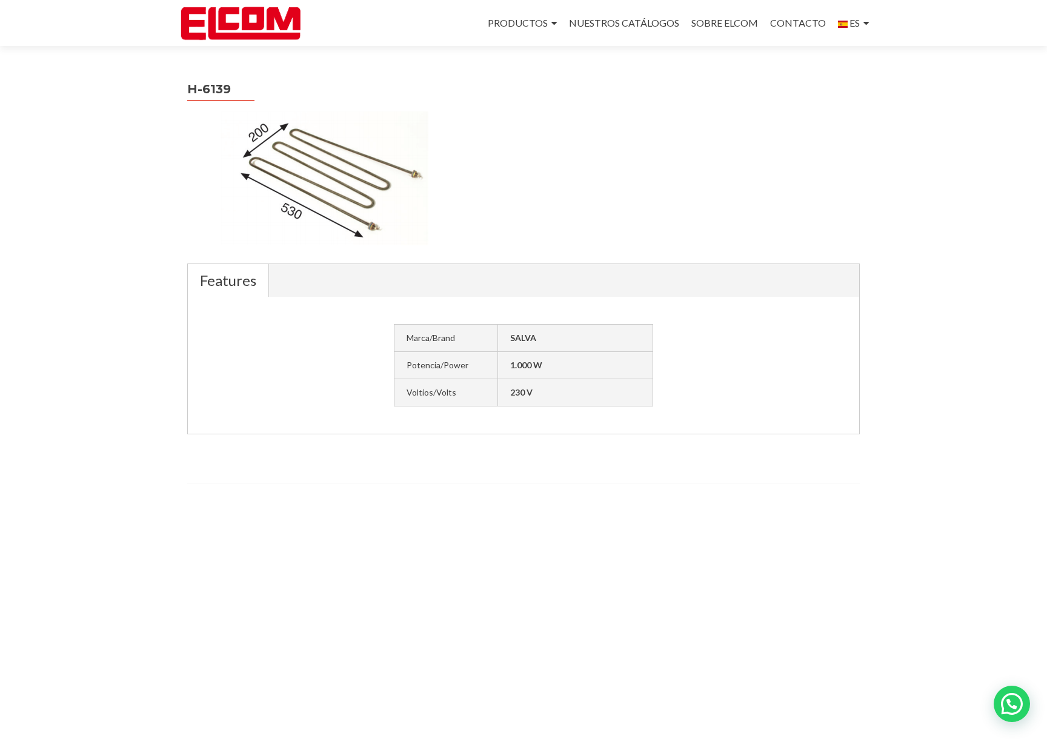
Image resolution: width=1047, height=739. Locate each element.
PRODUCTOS (518, 22)
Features (228, 280)
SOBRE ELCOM (724, 22)
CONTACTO (798, 22)
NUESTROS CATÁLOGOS (624, 22)
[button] (1012, 704)
